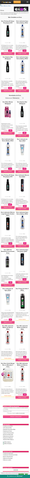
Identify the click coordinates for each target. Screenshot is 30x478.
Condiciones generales (8, 453)
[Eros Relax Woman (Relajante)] (8, 112)
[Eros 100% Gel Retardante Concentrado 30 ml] (8, 261)
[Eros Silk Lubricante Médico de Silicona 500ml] (8, 337)
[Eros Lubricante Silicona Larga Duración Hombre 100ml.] (8, 224)
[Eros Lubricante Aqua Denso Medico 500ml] (22, 67)
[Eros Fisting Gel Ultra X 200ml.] (22, 300)
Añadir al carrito (8, 53)
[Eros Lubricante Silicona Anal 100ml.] (22, 185)
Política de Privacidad (7, 458)
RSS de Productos (8, 443)
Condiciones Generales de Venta (10, 454)
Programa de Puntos (7, 431)
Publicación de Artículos (8, 436)
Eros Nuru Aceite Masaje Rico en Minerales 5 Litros (7, 365)
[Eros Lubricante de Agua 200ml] (8, 298)
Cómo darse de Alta (7, 427)
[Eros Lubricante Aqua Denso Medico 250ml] (22, 31)
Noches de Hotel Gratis (8, 434)
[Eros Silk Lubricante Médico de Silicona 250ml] (22, 375)
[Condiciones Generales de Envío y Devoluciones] (14, 469)
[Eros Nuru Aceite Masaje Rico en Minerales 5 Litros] (8, 375)
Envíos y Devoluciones (8, 456)
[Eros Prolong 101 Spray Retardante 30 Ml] (8, 31)
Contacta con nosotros (8, 426)
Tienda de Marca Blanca (8, 439)
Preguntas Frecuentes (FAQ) (9, 429)
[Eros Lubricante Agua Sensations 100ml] (22, 259)
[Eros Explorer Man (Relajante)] (8, 67)
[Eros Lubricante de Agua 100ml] (22, 149)
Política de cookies (7, 460)
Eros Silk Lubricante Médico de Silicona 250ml (22, 365)
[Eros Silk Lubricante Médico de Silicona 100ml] (22, 337)
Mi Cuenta (17, 2)
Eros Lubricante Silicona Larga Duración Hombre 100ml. (7, 214)
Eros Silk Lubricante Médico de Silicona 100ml (22, 327)
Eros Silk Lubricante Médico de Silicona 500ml (7, 327)
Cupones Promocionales (8, 432)
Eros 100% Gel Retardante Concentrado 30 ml (7, 251)
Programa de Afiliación (8, 437)
